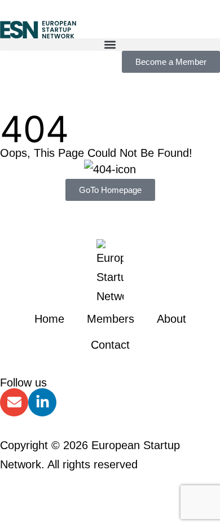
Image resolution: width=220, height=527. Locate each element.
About (171, 319)
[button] (110, 44)
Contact (110, 345)
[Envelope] (14, 402)
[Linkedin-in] (42, 402)
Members (110, 319)
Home (49, 319)
